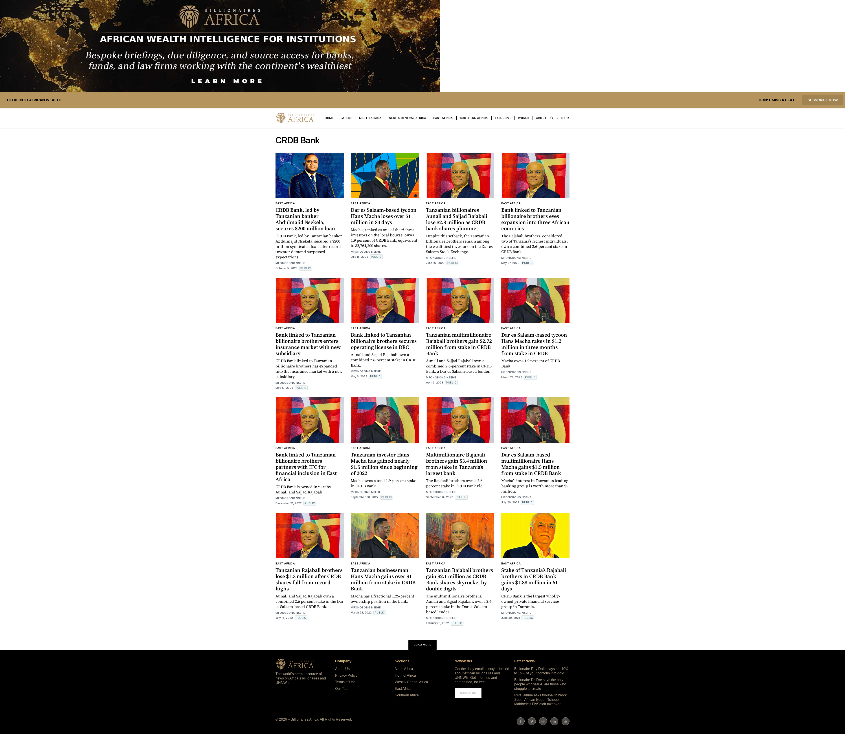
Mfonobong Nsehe (291, 263)
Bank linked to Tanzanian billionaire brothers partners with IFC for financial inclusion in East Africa (306, 467)
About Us (342, 669)
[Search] (552, 118)
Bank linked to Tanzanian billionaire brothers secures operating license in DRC (384, 341)
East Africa (443, 118)
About (541, 118)
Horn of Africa (405, 675)
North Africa (370, 118)
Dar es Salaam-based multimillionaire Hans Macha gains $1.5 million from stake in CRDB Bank (531, 464)
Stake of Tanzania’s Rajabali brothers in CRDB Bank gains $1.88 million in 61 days (533, 579)
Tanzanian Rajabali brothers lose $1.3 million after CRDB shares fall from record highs (309, 579)
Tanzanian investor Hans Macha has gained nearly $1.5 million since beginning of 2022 (384, 464)
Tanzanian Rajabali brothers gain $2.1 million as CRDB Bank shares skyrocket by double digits (459, 579)
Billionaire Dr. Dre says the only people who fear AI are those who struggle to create (540, 684)
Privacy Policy (346, 675)
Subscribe (468, 693)
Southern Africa (474, 118)
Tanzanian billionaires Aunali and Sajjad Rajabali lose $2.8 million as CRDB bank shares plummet (456, 219)
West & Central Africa (407, 118)
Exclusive (503, 118)
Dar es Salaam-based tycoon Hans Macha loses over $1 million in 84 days (384, 216)
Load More (422, 644)
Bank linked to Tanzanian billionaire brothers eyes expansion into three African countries (535, 219)
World (523, 118)
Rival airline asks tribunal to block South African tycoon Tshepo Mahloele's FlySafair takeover (540, 699)
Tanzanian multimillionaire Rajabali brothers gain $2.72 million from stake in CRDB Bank (459, 344)
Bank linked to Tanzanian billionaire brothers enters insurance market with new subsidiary (308, 344)
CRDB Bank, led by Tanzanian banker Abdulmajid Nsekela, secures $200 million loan (305, 219)
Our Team (342, 688)
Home (329, 118)
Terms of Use (345, 682)
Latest (346, 118)
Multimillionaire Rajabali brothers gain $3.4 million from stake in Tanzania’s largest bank (456, 464)
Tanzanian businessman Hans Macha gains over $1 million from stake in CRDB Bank (383, 579)
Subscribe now (823, 100)
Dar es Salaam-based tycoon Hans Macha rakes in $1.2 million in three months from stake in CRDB (534, 344)
